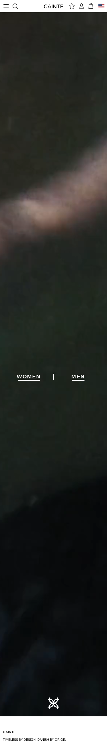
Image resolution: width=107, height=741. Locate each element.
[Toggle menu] (6, 6)
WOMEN (29, 377)
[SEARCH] (18, 6)
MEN (78, 377)
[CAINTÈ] (53, 5)
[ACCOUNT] (81, 6)
